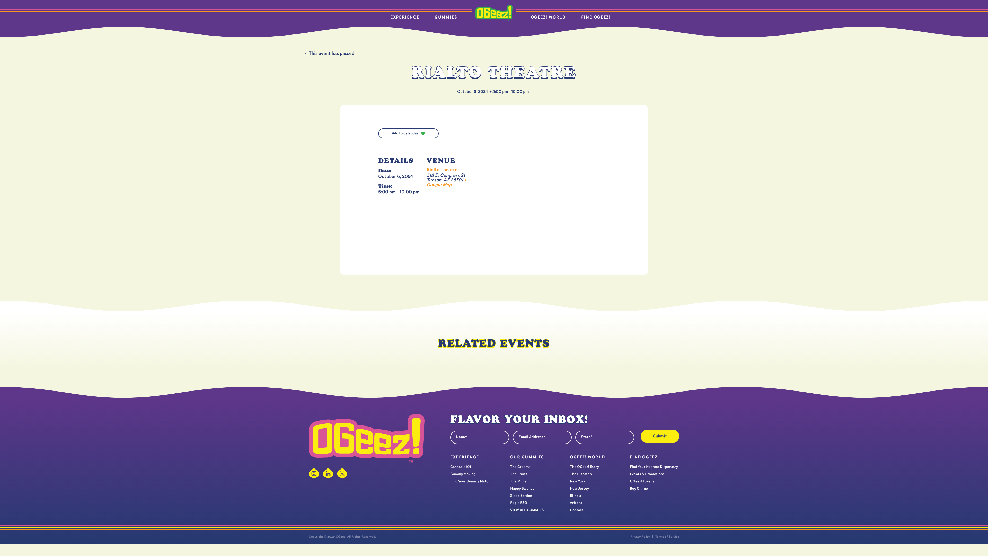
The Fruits (518, 474)
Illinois (575, 496)
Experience (404, 17)
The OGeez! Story (584, 467)
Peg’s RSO (518, 503)
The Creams (520, 467)
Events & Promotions (647, 474)
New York (577, 481)
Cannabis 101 (460, 467)
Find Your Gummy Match (470, 481)
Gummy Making (462, 474)
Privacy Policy (640, 536)
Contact (577, 510)
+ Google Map (446, 182)
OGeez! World (548, 17)
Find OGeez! (596, 17)
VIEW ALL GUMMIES (527, 510)
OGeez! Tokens (642, 481)
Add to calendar (405, 133)
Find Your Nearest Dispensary (654, 467)
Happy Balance (522, 489)
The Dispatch (581, 474)
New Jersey (579, 489)
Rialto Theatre (442, 170)
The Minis (518, 481)
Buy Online (639, 489)
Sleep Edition (521, 496)
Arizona (576, 503)
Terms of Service (667, 536)
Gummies (446, 17)
